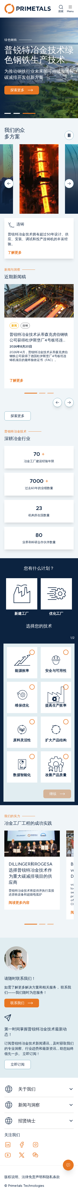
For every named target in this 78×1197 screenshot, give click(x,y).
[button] (22, 662)
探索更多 (17, 90)
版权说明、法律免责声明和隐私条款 (32, 1177)
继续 (52, 794)
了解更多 (15, 252)
